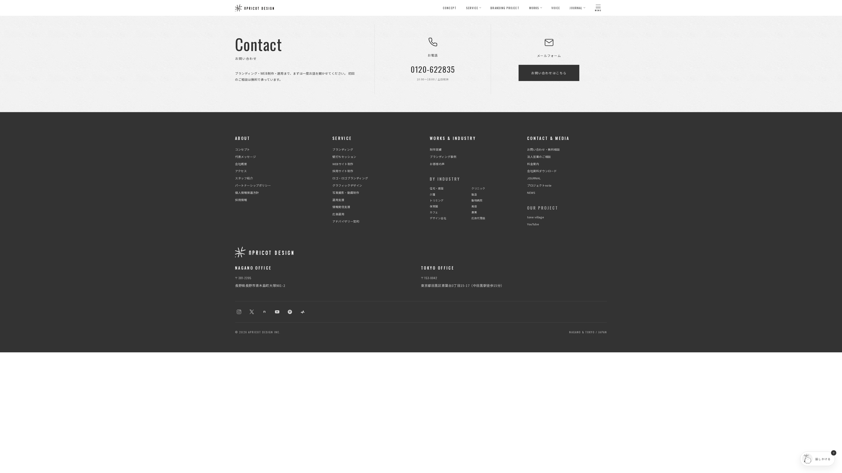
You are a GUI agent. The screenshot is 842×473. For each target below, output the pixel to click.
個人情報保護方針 (247, 193)
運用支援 (338, 200)
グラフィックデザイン (347, 185)
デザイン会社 (438, 218)
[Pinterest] (290, 312)
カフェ (434, 212)
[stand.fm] (303, 312)
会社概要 (241, 164)
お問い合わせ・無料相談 (543, 149)
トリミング (437, 200)
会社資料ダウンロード (542, 171)
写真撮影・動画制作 (345, 193)
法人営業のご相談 (539, 157)
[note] (264, 312)
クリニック (478, 188)
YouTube (533, 224)
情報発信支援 (341, 207)
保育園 (434, 206)
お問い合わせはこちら (549, 73)
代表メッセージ (245, 157)
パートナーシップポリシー (253, 185)
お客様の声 (437, 164)
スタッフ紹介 (244, 178)
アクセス (241, 171)
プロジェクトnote (539, 185)
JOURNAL (534, 178)
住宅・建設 (437, 188)
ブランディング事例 (443, 157)
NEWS (531, 193)
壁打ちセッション (344, 157)
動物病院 (476, 200)
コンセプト (242, 149)
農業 (474, 212)
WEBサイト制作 (342, 164)
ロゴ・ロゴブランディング (350, 178)
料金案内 (533, 164)
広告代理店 (478, 218)
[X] (252, 312)
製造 (474, 194)
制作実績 (436, 149)
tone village (535, 217)
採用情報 (241, 200)
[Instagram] (239, 312)
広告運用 (338, 214)
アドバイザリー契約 (345, 221)
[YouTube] (277, 312)
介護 (432, 194)
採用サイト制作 (342, 171)
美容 (474, 206)
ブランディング (342, 149)
